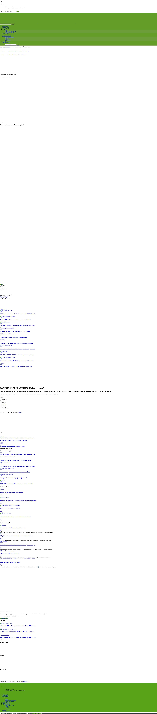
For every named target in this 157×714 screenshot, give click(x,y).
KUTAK (4, 41)
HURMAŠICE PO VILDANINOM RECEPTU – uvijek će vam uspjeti (17, 545)
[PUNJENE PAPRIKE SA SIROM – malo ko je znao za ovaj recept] (3, 351)
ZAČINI (6, 38)
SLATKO (4, 29)
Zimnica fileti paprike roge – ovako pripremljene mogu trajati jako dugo (18, 500)
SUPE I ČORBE (5, 33)
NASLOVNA (5, 26)
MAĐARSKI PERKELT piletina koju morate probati (13, 440)
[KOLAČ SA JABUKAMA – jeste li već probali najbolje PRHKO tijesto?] (6, 623)
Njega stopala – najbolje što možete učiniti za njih (12, 527)
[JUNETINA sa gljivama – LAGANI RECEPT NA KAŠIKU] (7, 328)
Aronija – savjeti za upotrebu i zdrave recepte (11, 492)
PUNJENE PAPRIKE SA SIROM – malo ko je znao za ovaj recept (17, 355)
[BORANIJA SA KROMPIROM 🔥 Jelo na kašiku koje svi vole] (2, 363)
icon (1, 311)
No (35, 713)
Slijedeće (1, 442)
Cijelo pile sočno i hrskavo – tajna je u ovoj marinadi (13, 337)
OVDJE (20, 412)
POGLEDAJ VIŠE (4, 618)
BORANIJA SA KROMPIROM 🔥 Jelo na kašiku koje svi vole (16, 366)
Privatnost (38, 713)
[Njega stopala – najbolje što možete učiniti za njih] (3, 525)
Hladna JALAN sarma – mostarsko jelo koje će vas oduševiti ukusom (17, 325)
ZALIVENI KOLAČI (9, 32)
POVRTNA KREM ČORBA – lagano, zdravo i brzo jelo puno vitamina (18, 637)
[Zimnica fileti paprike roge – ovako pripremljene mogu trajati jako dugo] (4, 497)
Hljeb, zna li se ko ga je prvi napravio (9, 553)
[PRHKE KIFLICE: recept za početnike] (10, 505)
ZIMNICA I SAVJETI (6, 36)
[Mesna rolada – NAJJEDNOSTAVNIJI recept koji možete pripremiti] (6, 345)
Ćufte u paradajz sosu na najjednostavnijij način (12, 446)
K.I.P (1, 494)
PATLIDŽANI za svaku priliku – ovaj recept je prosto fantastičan (16, 343)
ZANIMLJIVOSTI (6, 42)
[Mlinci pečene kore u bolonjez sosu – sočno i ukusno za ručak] (5, 513)
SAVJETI (7, 39)
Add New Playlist (3, 309)
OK (33, 713)
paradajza (4, 404)
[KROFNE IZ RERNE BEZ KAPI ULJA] (17, 558)
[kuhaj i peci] (56, 22)
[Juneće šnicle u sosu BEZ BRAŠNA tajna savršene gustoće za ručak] (7, 357)
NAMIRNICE (8, 40)
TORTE (6, 30)
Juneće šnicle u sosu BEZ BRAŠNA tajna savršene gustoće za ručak (17, 360)
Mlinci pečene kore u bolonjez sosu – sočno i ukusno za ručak (15, 516)
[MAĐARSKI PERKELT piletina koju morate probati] (17, 437)
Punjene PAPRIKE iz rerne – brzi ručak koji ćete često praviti (15, 319)
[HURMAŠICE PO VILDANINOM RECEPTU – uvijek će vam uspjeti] (3, 541)
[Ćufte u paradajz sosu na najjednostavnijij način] (4, 443)
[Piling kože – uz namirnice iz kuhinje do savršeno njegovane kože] (2, 533)
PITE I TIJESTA (5, 28)
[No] (41, 713)
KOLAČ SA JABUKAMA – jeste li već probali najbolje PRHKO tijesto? (18, 625)
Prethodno (2, 436)
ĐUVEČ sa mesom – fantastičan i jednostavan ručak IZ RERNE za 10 (17, 314)
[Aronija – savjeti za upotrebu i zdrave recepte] (2, 489)
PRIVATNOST (26, 681)
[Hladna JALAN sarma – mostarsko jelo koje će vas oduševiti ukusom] (5, 322)
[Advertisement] (37, 64)
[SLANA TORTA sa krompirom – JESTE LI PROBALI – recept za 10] (8, 629)
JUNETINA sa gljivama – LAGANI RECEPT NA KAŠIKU (15, 331)
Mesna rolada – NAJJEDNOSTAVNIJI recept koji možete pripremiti (17, 349)
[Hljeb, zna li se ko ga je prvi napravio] (8, 550)
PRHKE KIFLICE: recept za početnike (10, 508)
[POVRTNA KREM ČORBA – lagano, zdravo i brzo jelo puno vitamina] (4, 635)
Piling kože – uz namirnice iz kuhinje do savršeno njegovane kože (16, 536)
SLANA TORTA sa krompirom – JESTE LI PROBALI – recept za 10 (17, 631)
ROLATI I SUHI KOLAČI (10, 31)
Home (1, 47)
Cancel (1, 284)
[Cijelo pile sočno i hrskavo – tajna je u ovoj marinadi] (6, 333)
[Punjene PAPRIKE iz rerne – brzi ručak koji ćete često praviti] (7, 316)
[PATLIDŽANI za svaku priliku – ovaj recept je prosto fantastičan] (2, 339)
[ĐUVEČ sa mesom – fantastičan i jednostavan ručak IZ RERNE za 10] (6, 310)
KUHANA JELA (5, 27)
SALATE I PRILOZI (6, 34)
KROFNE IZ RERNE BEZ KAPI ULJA (10, 562)
